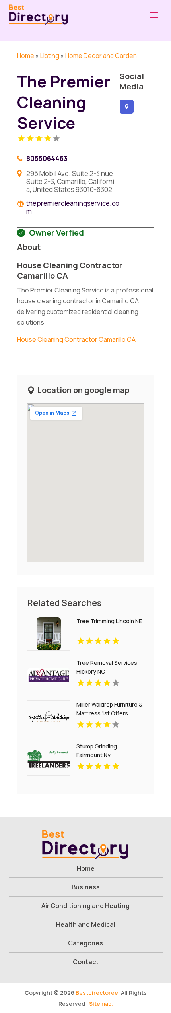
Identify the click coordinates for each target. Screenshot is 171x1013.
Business (86, 887)
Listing (49, 55)
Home (25, 55)
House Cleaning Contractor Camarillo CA (76, 339)
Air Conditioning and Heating (85, 905)
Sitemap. (101, 1003)
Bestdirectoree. (98, 992)
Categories (85, 943)
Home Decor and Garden (101, 55)
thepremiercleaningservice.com (72, 207)
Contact (86, 961)
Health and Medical (85, 924)
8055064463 (47, 158)
